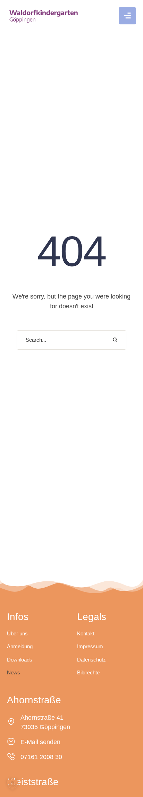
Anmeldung (20, 646)
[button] (127, 15)
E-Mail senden (40, 741)
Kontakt (85, 633)
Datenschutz (91, 660)
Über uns (17, 633)
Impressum (90, 646)
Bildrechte (88, 672)
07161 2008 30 (41, 756)
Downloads (19, 660)
